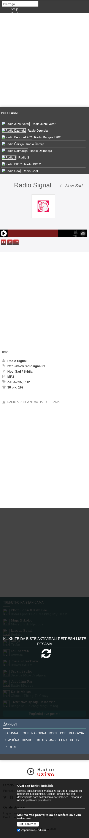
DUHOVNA (76, 733)
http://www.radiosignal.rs (26, 366)
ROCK (53, 733)
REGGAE (11, 747)
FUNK (63, 740)
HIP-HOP (28, 740)
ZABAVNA (11, 733)
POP (63, 733)
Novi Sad (14, 371)
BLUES (42, 740)
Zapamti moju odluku (33, 830)
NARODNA (38, 733)
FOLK (25, 733)
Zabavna (14, 382)
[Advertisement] (44, 60)
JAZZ (53, 740)
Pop (27, 382)
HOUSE (75, 740)
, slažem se (28, 824)
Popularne (11, 113)
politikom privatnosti (38, 800)
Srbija (15, 9)
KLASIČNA (12, 740)
